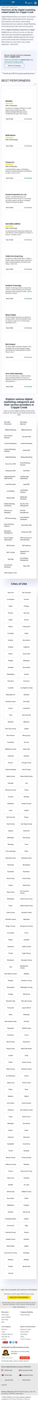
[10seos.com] (6, 3)
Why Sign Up (5, 1336)
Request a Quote (25, 1329)
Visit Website (28, 119)
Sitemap (27, 1399)
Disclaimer (20, 1399)
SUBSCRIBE (25, 1358)
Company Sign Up (7, 1334)
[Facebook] (10, 1342)
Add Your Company (14, 65)
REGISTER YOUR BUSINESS (19, 1297)
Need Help (4, 1319)
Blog (2, 1322)
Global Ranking (25, 1315)
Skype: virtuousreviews (19, 1307)
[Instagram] (16, 1342)
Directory (4, 1329)
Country (3, 1339)
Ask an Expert (24, 1332)
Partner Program (25, 1339)
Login (3, 1332)
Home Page (5, 1315)
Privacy (13, 1399)
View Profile (9, 119)
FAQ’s (22, 1336)
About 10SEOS (6, 1317)
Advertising (23, 1334)
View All (4, 1385)
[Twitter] (13, 1342)
